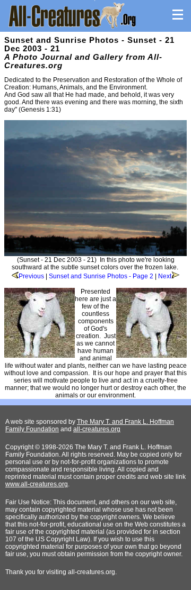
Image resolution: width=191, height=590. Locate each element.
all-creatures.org (96, 429)
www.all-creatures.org (36, 484)
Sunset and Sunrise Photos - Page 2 (101, 276)
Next (164, 276)
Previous (31, 276)
